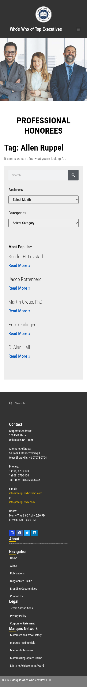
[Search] (73, 175)
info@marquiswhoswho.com (25, 493)
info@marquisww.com (22, 502)
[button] (78, 29)
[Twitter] (27, 533)
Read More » (19, 265)
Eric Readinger (21, 325)
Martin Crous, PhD (25, 302)
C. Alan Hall (19, 347)
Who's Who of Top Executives (36, 29)
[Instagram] (12, 533)
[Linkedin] (34, 533)
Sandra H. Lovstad (25, 257)
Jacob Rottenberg (25, 279)
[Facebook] (19, 533)
